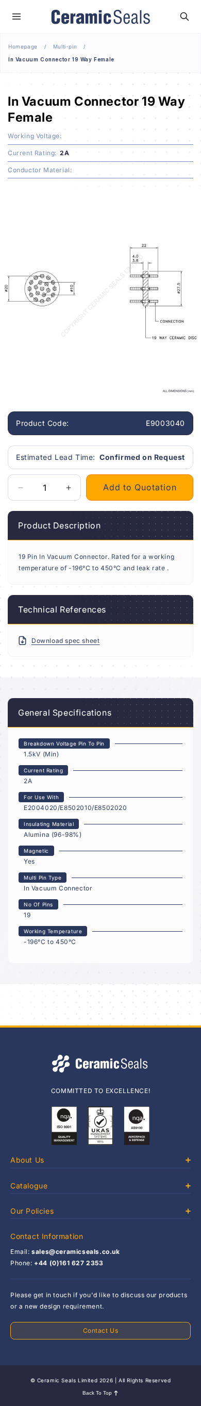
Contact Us (101, 1330)
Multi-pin (65, 46)
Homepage (23, 46)
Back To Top (97, 1393)
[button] (16, 16)
